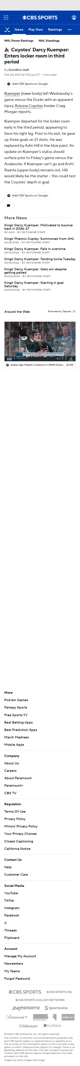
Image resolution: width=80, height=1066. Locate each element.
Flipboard (11, 938)
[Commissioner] (45, 1016)
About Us (11, 763)
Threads (10, 930)
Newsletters (13, 964)
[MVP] (68, 1016)
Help (8, 867)
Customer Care (16, 874)
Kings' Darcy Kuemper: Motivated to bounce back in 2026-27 (38, 227)
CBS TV (10, 793)
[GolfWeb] (52, 1026)
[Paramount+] (17, 1016)
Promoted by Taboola (59, 311)
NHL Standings (49, 41)
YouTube (11, 893)
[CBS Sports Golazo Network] (40, 999)
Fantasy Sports (15, 707)
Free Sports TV (16, 715)
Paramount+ (13, 785)
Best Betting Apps (18, 722)
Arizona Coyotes (29, 105)
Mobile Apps (14, 745)
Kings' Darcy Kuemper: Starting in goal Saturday (34, 284)
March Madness (16, 737)
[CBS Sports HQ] (59, 991)
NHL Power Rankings (18, 41)
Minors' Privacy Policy (21, 826)
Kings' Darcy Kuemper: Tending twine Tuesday (40, 259)
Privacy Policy (14, 819)
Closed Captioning (18, 841)
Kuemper (12, 93)
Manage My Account (20, 956)
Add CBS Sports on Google (30, 84)
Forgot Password (17, 979)
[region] (40, 341)
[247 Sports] (26, 1007)
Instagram (12, 908)
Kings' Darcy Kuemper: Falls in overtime (34, 249)
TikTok (9, 900)
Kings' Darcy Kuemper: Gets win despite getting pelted (35, 271)
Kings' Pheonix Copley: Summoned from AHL (39, 239)
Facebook (11, 915)
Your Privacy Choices (20, 834)
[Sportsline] (56, 1007)
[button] (6, 17)
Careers (10, 771)
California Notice (17, 849)
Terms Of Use (15, 811)
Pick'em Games (16, 700)
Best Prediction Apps (20, 730)
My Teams (12, 971)
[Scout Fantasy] (28, 1025)
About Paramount (18, 778)
